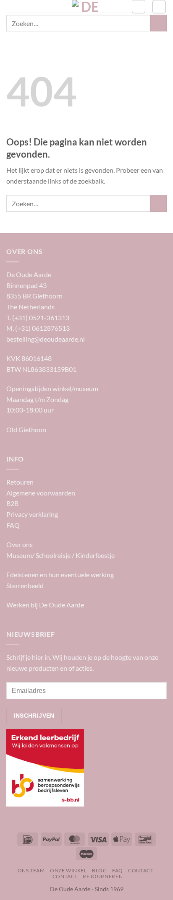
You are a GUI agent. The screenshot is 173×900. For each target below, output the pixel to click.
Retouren (20, 482)
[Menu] (11, 10)
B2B (12, 503)
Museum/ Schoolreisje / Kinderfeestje (60, 555)
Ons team (31, 870)
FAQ (13, 525)
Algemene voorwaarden (40, 493)
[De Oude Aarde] (86, 6)
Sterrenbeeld (25, 585)
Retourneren (103, 876)
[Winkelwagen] (159, 6)
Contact (140, 870)
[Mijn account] (138, 6)
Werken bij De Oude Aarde (45, 605)
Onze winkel (68, 870)
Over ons (19, 544)
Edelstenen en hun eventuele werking (60, 574)
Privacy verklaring (32, 514)
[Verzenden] (158, 23)
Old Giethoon (26, 429)
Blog (99, 870)
